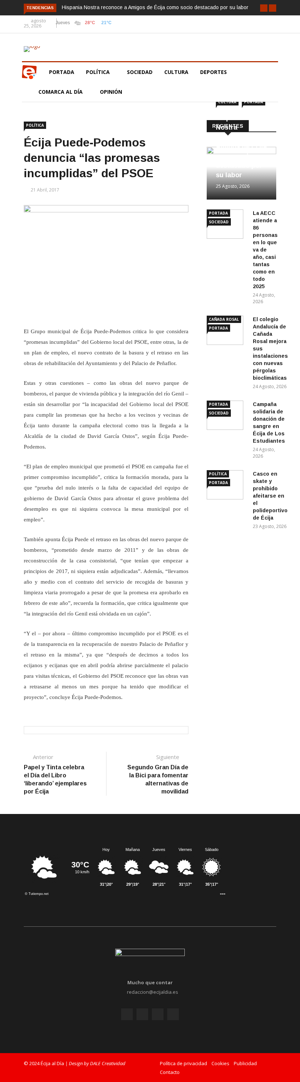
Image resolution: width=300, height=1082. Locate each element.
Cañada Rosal (224, 319)
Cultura (176, 71)
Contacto (170, 1072)
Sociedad (140, 71)
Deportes (213, 71)
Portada (61, 71)
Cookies (220, 1063)
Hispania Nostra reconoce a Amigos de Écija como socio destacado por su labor (155, 7)
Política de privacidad (183, 1063)
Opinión (112, 91)
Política (98, 71)
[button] (263, 8)
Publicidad (245, 1063)
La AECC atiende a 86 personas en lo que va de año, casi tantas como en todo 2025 (265, 249)
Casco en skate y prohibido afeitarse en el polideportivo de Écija (270, 496)
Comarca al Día (61, 91)
